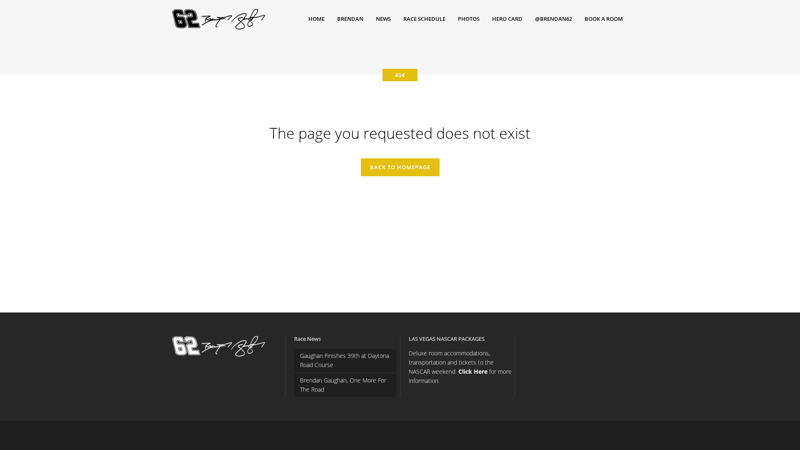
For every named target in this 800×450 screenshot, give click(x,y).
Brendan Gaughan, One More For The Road (343, 384)
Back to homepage (400, 167)
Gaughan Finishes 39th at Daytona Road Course (344, 360)
